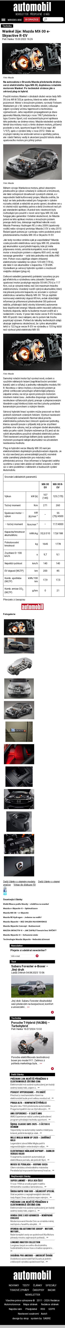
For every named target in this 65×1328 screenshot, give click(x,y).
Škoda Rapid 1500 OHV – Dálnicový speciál (32, 1191)
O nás (47, 14)
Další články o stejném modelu (19, 881)
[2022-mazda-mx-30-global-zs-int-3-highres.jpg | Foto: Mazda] (19, 776)
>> (28, 1007)
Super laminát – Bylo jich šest (26, 1180)
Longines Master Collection (25, 1242)
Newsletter (22, 14)
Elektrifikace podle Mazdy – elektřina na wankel (26, 904)
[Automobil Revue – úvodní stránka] (32, 23)
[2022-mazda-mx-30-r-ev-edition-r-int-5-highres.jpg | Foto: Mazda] (19, 754)
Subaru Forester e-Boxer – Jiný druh (29, 967)
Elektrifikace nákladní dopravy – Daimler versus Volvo (32, 1152)
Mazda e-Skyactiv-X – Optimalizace (20, 908)
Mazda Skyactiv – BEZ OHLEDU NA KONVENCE (25, 922)
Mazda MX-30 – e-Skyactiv (16, 913)
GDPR (52, 1309)
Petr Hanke (8, 39)
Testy (26, 1285)
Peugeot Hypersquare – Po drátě (28, 1092)
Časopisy (38, 1290)
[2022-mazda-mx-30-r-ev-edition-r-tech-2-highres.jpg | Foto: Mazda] (19, 844)
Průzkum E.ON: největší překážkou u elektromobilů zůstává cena (29, 1080)
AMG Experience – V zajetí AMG (26, 1113)
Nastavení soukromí (28, 1313)
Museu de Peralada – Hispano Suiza (28, 1164)
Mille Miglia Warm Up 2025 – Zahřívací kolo (30, 1139)
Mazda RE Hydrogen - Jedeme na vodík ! (22, 917)
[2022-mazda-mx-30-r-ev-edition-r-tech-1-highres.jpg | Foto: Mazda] (19, 799)
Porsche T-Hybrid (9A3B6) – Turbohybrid (30, 1024)
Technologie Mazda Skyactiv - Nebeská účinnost (26, 939)
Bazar (51, 1290)
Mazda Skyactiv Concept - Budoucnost (21, 926)
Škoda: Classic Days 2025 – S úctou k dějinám (30, 1125)
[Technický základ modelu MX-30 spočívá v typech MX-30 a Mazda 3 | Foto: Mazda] (19, 666)
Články (37, 1285)
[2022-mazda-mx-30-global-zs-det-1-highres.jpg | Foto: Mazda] (19, 732)
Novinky (14, 1285)
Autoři (44, 1313)
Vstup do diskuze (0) (25, 884)
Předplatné (36, 14)
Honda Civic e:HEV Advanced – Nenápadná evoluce (31, 1217)
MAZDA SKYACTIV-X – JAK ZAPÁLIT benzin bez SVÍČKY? (30, 930)
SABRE (47, 1318)
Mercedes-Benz (15, 19)
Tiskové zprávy (19, 1290)
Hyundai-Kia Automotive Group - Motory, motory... (31, 1230)
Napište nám (15, 1309)
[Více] (52, 1012)
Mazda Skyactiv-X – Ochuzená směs (20, 935)
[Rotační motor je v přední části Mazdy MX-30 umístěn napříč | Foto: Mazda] (19, 688)
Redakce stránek (50, 1304)
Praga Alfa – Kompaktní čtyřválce (28, 1102)
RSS (43, 1309)
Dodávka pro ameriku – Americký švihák (31, 1255)
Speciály (51, 1285)
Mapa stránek (30, 1304)
